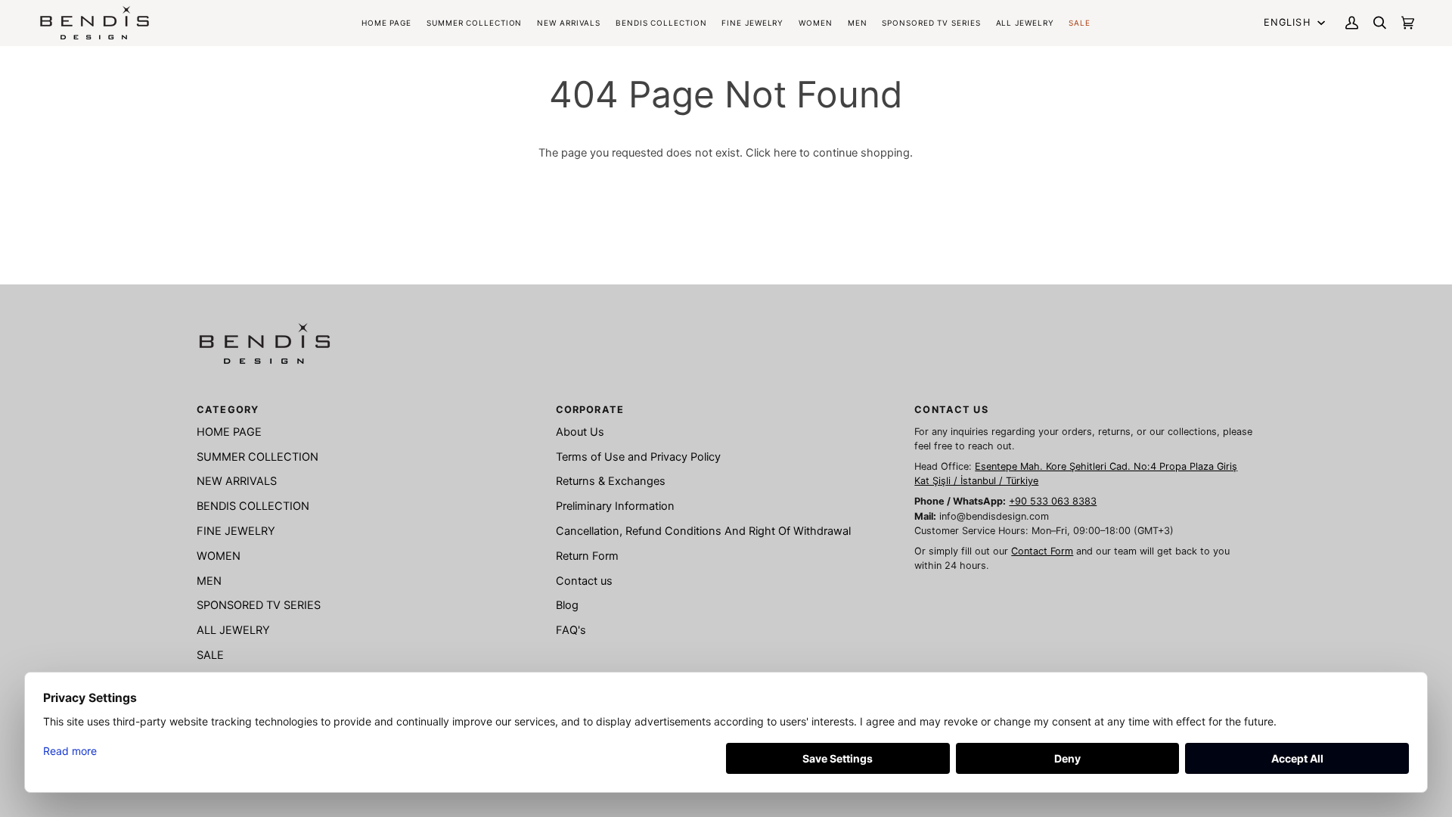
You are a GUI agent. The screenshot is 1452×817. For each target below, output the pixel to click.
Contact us (584, 581)
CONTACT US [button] (951, 409)
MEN (209, 581)
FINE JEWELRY (236, 531)
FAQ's (571, 630)
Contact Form (1042, 551)
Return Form (587, 556)
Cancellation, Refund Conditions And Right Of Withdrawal (703, 531)
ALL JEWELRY (233, 630)
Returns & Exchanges (611, 481)
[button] (661, 22)
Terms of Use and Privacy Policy (638, 457)
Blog (567, 605)
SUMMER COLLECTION (257, 457)
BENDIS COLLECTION (253, 506)
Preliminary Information (615, 506)
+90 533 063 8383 (1053, 501)
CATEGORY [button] (228, 409)
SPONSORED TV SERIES (259, 605)
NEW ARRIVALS (237, 481)
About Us (580, 432)
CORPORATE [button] (590, 409)
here (785, 153)
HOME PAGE (229, 432)
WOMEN (218, 556)
